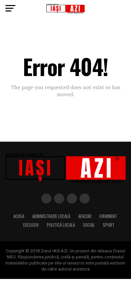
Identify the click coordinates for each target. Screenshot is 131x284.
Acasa (18, 216)
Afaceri (84, 216)
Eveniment (108, 216)
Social (89, 225)
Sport (109, 225)
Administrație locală (51, 216)
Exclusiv (31, 225)
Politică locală (61, 225)
